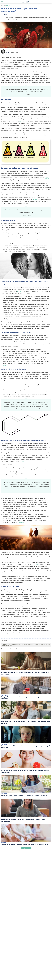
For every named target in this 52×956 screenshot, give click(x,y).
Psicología (3, 670)
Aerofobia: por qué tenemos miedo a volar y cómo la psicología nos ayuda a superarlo (25, 746)
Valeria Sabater (14, 52)
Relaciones (3, 5)
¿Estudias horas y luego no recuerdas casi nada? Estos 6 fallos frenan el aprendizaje (25, 673)
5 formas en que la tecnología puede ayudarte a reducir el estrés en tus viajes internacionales (24, 796)
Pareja (8, 5)
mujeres (21, 243)
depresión (21, 522)
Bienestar (3, 769)
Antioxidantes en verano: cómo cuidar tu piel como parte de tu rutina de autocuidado (25, 771)
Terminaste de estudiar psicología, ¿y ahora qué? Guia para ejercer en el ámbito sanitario (25, 820)
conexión (19, 291)
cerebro (47, 177)
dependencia (23, 121)
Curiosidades (4, 744)
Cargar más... (26, 848)
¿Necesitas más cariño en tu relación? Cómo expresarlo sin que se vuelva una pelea (25, 722)
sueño (4, 365)
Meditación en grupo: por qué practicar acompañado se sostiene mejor (24, 844)
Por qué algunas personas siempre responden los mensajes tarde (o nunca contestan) (25, 697)
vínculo (22, 461)
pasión (10, 72)
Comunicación (4, 695)
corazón (35, 199)
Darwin (36, 564)
